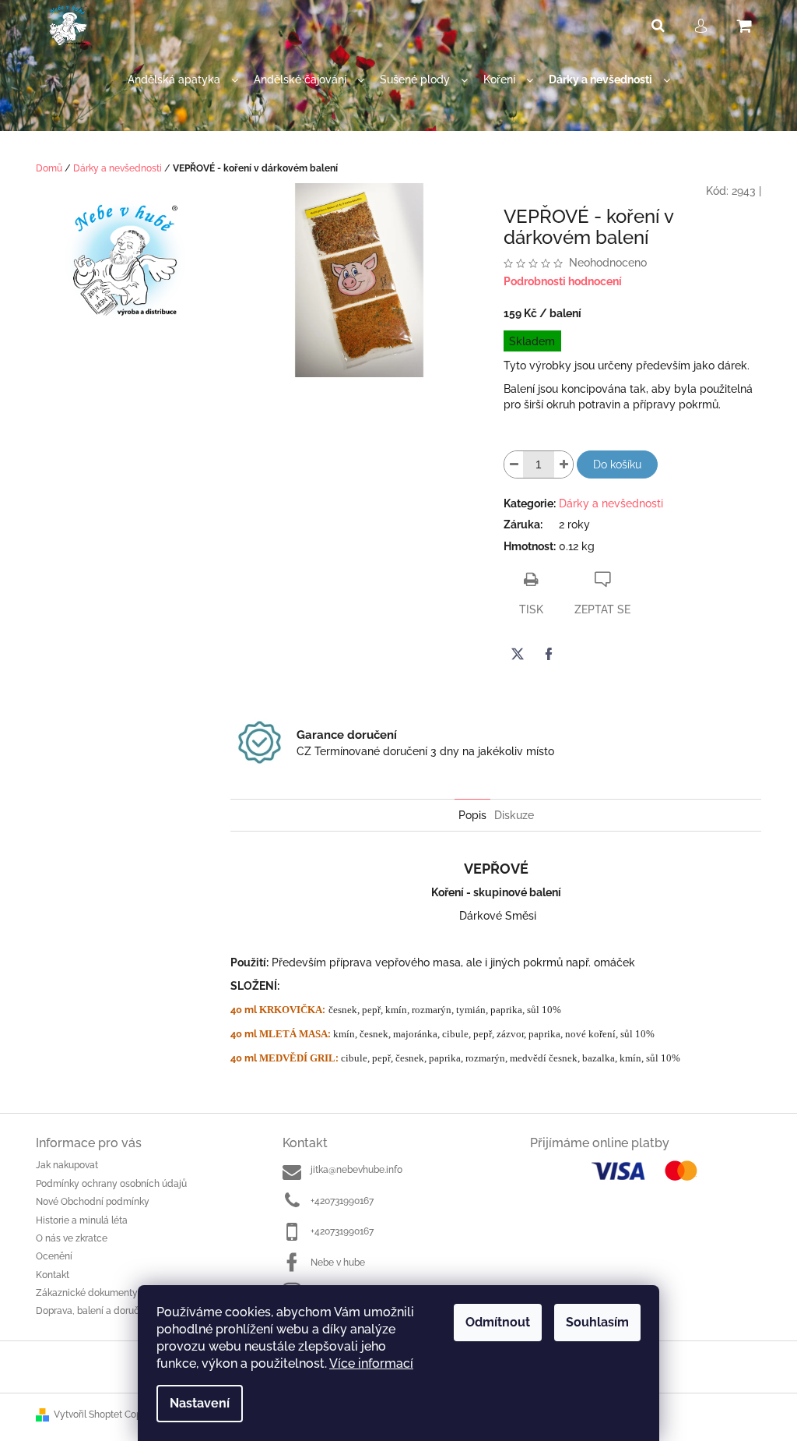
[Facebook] (549, 654)
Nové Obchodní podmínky (92, 1201)
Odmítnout (497, 1322)
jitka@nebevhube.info (356, 1169)
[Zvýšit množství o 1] (563, 464)
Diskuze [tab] (514, 815)
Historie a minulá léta (82, 1220)
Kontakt (52, 1275)
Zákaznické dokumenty (87, 1292)
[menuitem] (183, 80)
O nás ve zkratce (71, 1238)
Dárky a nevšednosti (611, 503)
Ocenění (54, 1256)
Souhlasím (597, 1322)
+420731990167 (342, 1201)
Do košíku (617, 464)
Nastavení (200, 1403)
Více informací (371, 1363)
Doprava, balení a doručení (94, 1310)
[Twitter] (518, 654)
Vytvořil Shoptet (88, 1414)
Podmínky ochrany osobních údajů (111, 1183)
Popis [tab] (472, 815)
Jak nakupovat (67, 1165)
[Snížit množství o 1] (513, 464)
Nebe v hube (338, 1262)
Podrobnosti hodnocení (563, 281)
